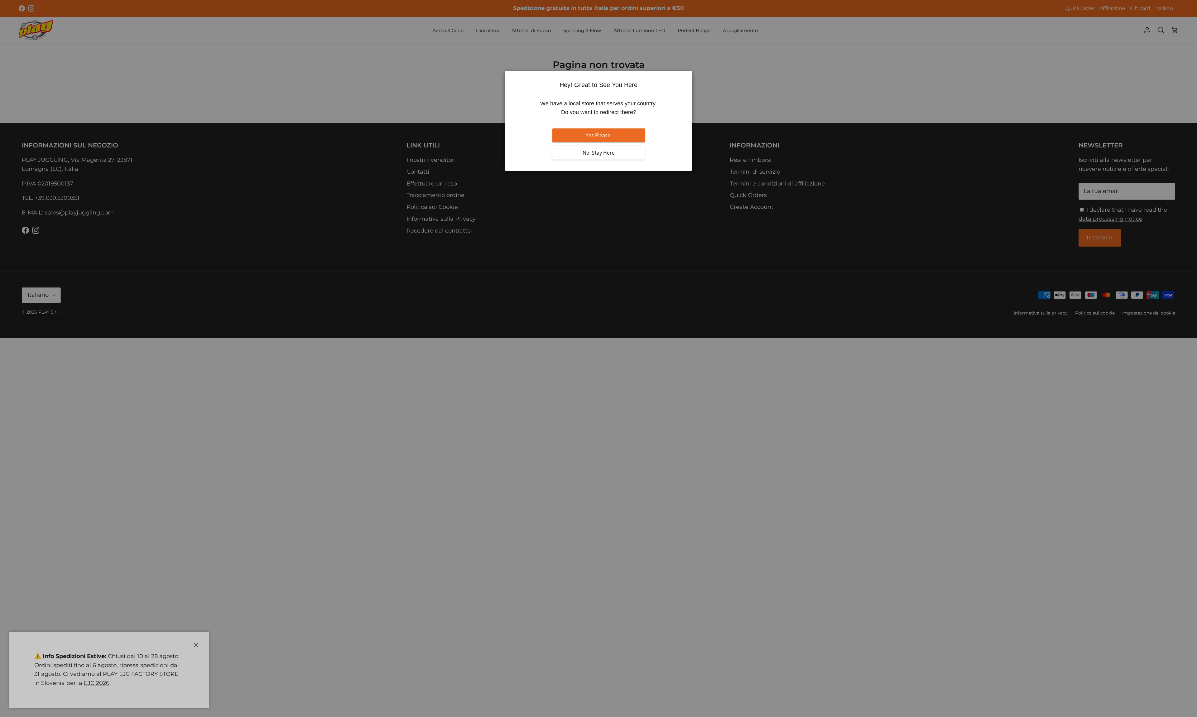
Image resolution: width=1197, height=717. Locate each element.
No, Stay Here (599, 152)
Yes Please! (599, 135)
